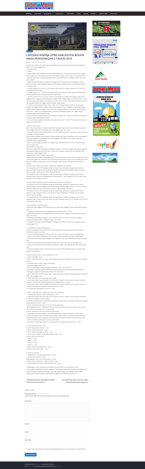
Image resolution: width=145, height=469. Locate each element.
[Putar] (94, 35)
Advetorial (70, 13)
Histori (93, 13)
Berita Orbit (103, 13)
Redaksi (44, 62)
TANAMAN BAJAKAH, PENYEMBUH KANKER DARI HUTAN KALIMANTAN (41, 381)
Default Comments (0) (31, 393)
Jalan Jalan (47, 13)
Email (27, 432)
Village (85, 13)
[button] (52, 14)
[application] (106, 28)
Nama (27, 424)
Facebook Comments (43, 393)
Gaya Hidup (37, 13)
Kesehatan (113, 13)
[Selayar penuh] (118, 35)
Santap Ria (59, 13)
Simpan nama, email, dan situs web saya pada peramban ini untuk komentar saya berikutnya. (56, 449)
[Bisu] (115, 35)
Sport (79, 13)
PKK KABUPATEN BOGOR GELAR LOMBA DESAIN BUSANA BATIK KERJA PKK (75, 381)
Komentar (28, 401)
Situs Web (28, 440)
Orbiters (29, 13)
